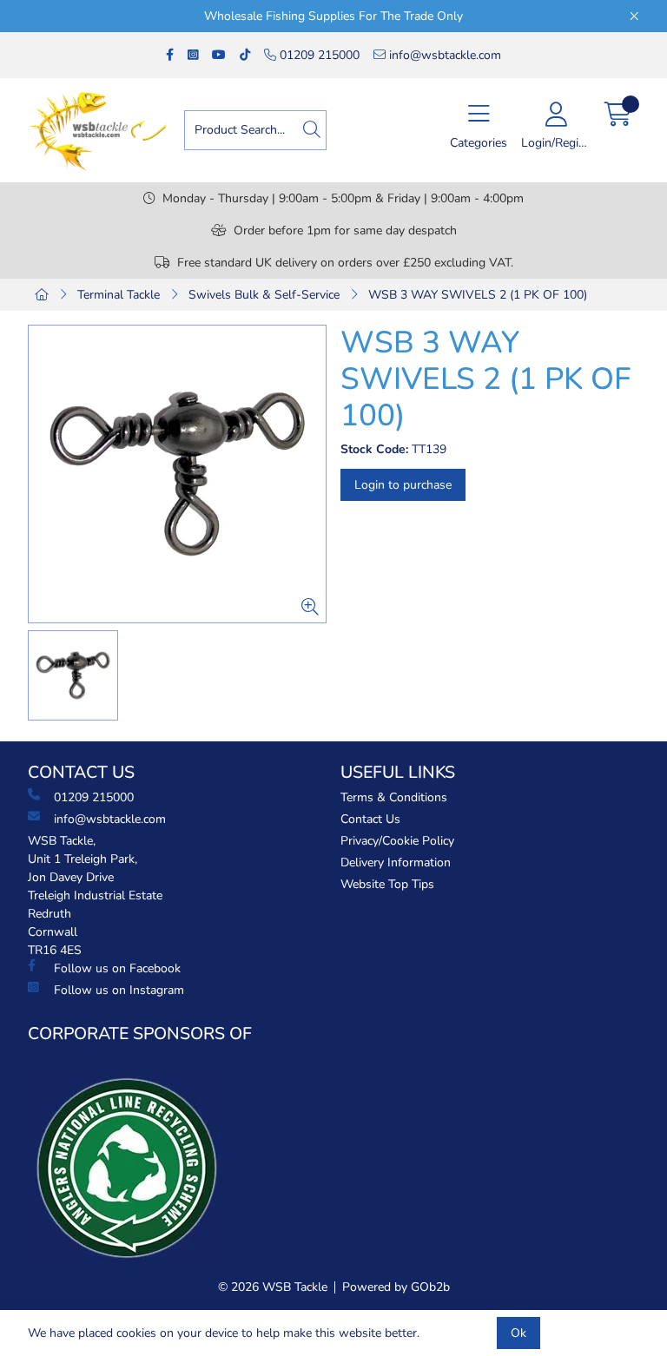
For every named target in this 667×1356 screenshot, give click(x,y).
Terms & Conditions (393, 797)
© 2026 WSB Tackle (272, 1287)
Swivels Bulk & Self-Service (264, 294)
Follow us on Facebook (117, 968)
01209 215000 (318, 55)
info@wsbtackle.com (443, 55)
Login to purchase (403, 485)
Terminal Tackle (118, 294)
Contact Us (370, 819)
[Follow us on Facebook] (170, 55)
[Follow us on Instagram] (193, 55)
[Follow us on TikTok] (245, 55)
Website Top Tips (387, 884)
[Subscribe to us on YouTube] (219, 55)
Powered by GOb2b (396, 1287)
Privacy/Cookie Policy (397, 841)
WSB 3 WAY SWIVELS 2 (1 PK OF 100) (477, 294)
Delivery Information (395, 862)
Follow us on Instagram (119, 990)
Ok (518, 1333)
